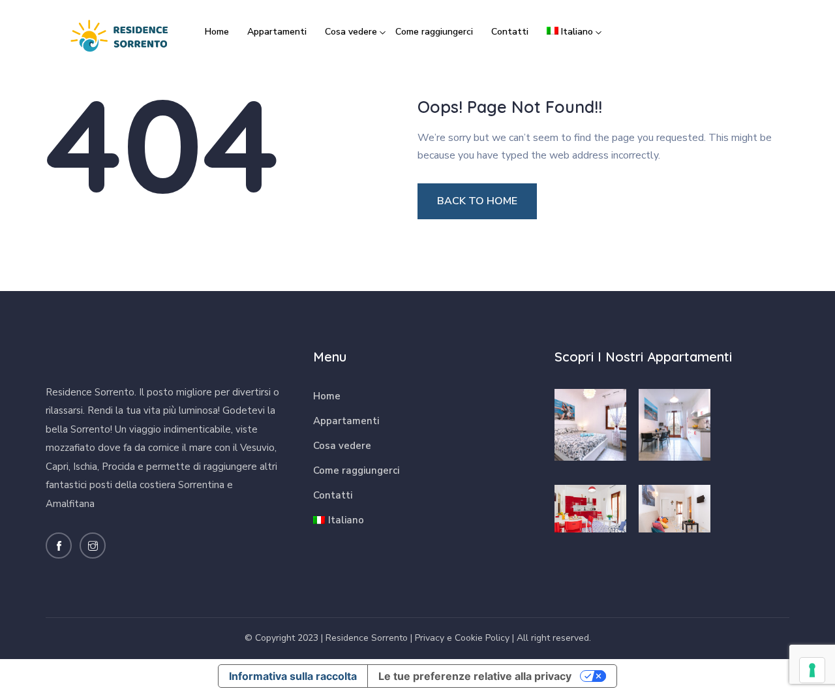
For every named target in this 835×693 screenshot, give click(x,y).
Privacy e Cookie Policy (462, 638)
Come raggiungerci (434, 31)
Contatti (509, 31)
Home (217, 31)
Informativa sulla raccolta (293, 676)
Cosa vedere (351, 31)
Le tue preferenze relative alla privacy (474, 676)
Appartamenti (277, 31)
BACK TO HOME (477, 201)
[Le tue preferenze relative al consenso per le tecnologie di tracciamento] (812, 670)
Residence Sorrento (367, 638)
